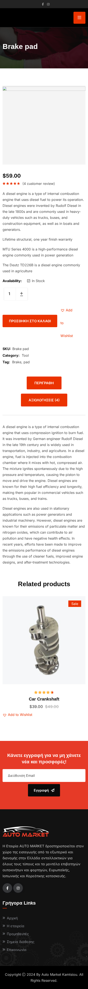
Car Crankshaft (44, 699)
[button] (66, 310)
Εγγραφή (41, 790)
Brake (16, 362)
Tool (25, 355)
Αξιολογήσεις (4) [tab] (44, 400)
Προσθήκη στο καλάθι (30, 321)
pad (26, 362)
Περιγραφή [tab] (44, 383)
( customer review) (38, 183)
